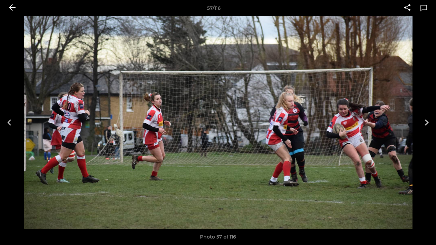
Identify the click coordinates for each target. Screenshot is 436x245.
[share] (407, 8)
